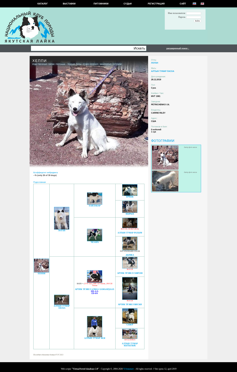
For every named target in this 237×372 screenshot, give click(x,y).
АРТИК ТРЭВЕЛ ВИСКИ (130, 304)
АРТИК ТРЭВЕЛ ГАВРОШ (130, 273)
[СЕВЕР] (129, 322)
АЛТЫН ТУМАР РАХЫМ (130, 233)
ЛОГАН (61, 231)
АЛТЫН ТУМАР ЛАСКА (62, 307)
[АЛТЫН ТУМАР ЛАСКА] (61, 303)
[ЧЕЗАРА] (94, 240)
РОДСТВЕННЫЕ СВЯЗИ (43, 64)
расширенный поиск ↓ (177, 48)
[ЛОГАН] (61, 228)
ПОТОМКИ (60, 64)
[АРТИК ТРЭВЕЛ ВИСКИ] (129, 298)
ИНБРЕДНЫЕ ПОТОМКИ (111, 64)
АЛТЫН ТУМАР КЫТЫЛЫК (130, 345)
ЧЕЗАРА (95, 242)
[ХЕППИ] (41, 271)
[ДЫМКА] (129, 249)
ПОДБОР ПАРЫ (74, 64)
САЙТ (183, 3)
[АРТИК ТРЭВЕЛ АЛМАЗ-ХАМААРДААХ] (94, 281)
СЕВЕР (129, 325)
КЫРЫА (130, 214)
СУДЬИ (127, 3)
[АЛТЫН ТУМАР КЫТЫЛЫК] (129, 337)
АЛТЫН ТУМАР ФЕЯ (94, 338)
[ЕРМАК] (129, 194)
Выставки (69, 3)
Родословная (90, 64)
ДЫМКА (130, 255)
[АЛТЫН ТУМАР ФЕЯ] (94, 336)
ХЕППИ (41, 274)
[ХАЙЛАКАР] (94, 203)
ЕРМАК (129, 197)
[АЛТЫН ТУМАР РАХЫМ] (129, 227)
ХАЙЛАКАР (95, 206)
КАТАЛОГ (42, 3)
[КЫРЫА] (129, 211)
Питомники (101, 3)
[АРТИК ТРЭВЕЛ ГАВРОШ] (129, 267)
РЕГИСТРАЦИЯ (156, 3)
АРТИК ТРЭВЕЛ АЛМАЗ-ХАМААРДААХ (94, 289)
